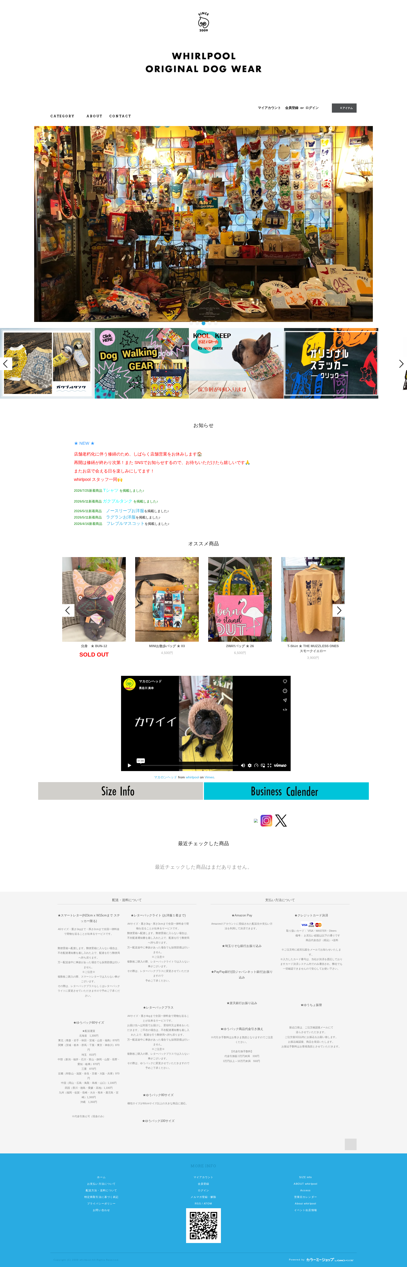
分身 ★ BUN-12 (94, 646)
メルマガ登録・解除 (203, 1197)
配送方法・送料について (101, 1190)
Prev (6, 363)
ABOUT (94, 116)
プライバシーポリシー (101, 1203)
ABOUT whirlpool (305, 1183)
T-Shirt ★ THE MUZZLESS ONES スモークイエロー (316, 648)
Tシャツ (110, 490)
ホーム (101, 1177)
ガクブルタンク (117, 501)
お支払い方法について (101, 1183)
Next (401, 363)
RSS (198, 1203)
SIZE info (305, 1177)
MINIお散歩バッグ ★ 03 (167, 646)
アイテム (346, 108)
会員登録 (291, 108)
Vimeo (209, 777)
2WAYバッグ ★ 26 (240, 646)
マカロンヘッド (165, 777)
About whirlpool (305, 1203)
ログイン (312, 108)
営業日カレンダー (305, 1197)
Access (305, 1190)
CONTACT (120, 116)
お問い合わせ (101, 1210)
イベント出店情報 (305, 1210)
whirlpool (192, 777)
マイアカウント (269, 108)
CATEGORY (63, 116)
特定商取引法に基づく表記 (101, 1197)
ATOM (208, 1203)
